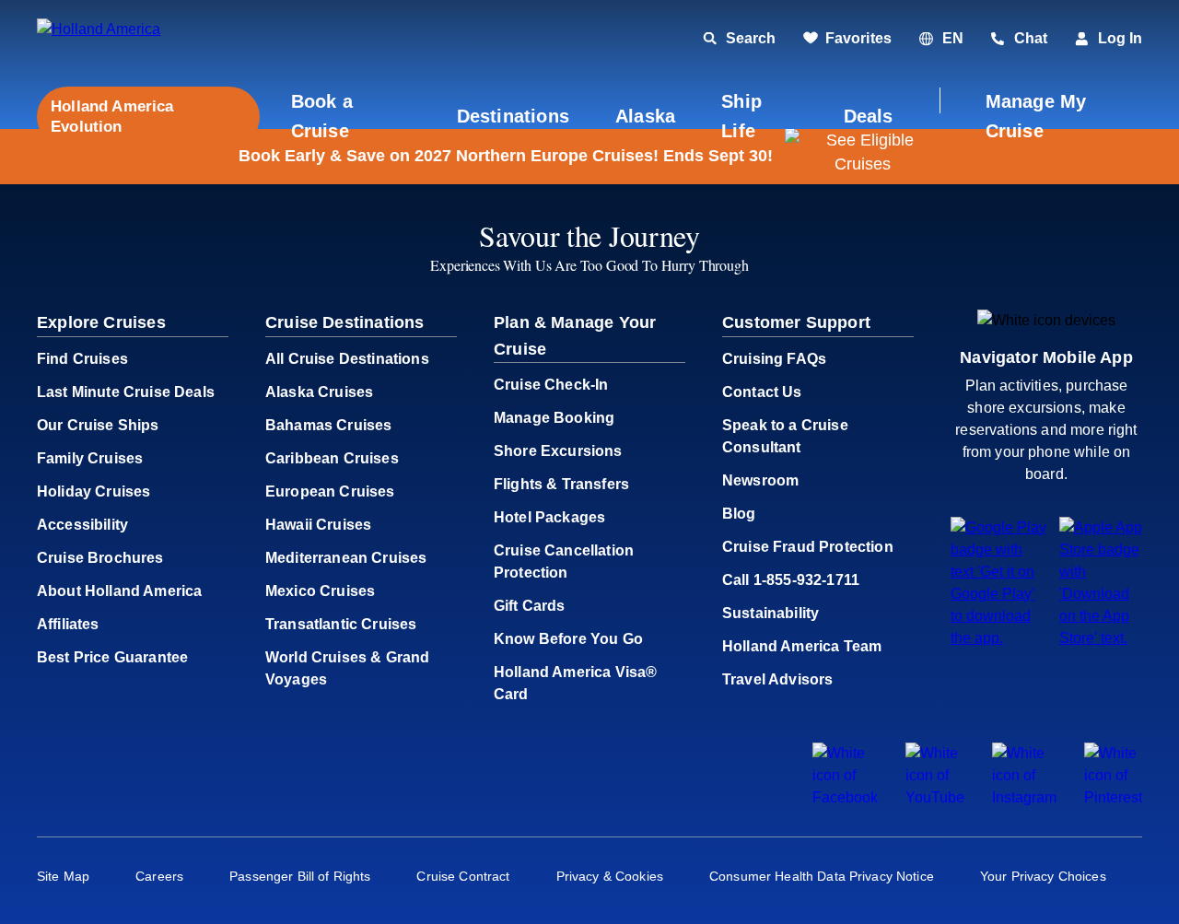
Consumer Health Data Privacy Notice (821, 876)
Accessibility (82, 524)
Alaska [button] (645, 116)
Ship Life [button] (741, 116)
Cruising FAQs (774, 359)
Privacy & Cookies (609, 876)
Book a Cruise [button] (322, 116)
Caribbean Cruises (332, 458)
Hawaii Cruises (318, 524)
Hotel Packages (549, 517)
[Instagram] (1024, 797)
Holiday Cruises (93, 491)
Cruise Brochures (100, 558)
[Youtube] (934, 797)
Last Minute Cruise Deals (126, 392)
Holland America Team (801, 646)
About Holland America (119, 591)
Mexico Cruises (320, 591)
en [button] (952, 38)
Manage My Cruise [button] (1036, 116)
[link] (847, 39)
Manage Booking (554, 418)
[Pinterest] (1113, 797)
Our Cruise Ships (98, 425)
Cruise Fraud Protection (807, 547)
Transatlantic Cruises (340, 624)
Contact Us (762, 392)
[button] (163, 39)
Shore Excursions (558, 451)
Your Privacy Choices (1043, 876)
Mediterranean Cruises (345, 558)
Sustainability (770, 613)
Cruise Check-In (551, 384)
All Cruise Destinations (347, 359)
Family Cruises (90, 458)
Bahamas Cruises (328, 425)
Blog (739, 513)
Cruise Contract (462, 876)
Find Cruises (82, 359)
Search (751, 38)
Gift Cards (530, 606)
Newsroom (760, 480)
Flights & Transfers (561, 484)
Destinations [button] (513, 116)
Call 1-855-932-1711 (790, 580)
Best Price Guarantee (112, 657)
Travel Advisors (777, 679)
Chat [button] (1030, 38)
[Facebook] (845, 797)
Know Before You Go (568, 639)
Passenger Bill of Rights (299, 876)
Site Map (63, 876)
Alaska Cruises (319, 392)
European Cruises (330, 491)
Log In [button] (1120, 38)
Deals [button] (868, 116)
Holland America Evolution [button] (112, 116)
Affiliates (68, 624)
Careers (159, 876)
